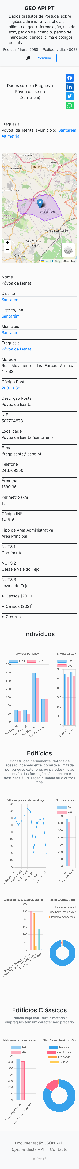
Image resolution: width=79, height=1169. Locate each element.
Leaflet (48, 261)
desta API (28, 1149)
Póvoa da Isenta (16, 349)
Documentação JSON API (38, 1143)
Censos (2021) (19, 606)
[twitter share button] (70, 96)
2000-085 (11, 388)
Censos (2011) (19, 596)
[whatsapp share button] (70, 105)
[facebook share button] (70, 78)
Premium (44, 58)
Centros (13, 616)
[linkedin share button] (70, 87)
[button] (40, 203)
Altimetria (10, 136)
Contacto (59, 1149)
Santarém (67, 130)
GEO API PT (40, 8)
